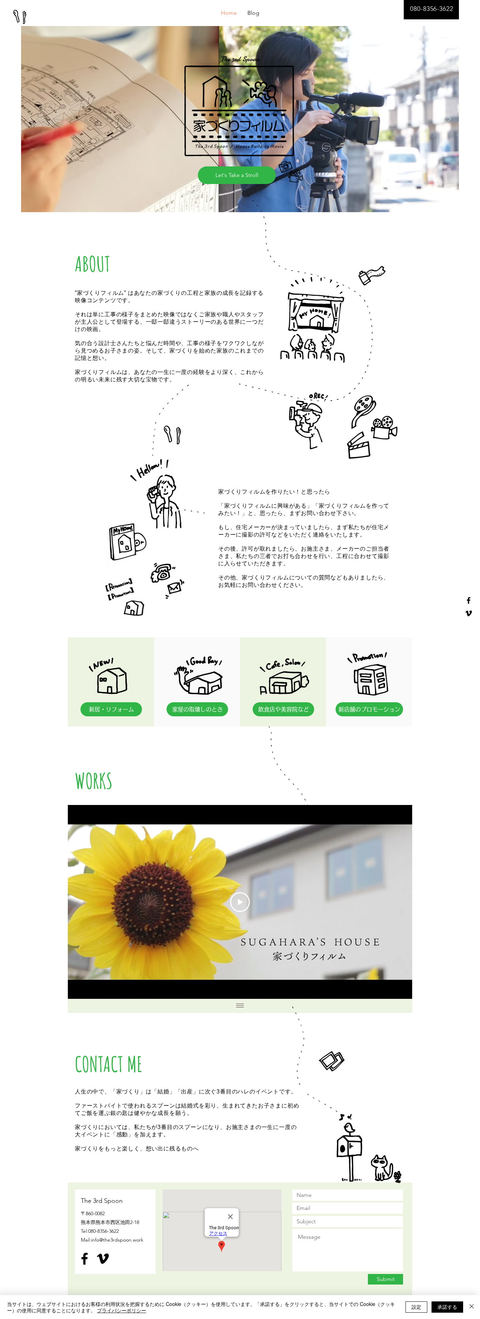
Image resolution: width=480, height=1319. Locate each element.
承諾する (447, 1306)
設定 (416, 1306)
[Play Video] (240, 902)
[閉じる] (471, 1307)
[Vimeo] (468, 613)
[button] (111, 709)
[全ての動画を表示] (240, 1006)
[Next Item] (449, 119)
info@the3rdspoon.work (117, 1240)
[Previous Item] (30, 119)
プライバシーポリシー (121, 1310)
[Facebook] (468, 600)
